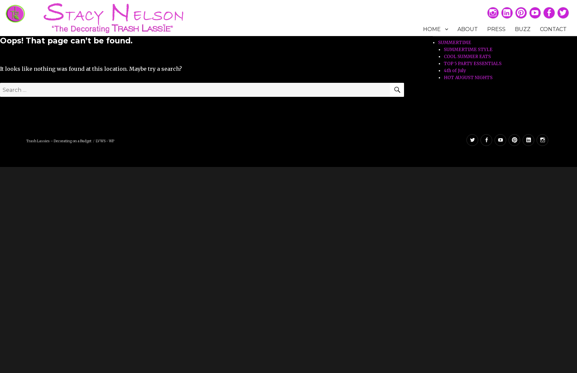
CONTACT (553, 29)
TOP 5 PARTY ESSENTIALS (473, 63)
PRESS (496, 29)
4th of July (455, 70)
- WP (110, 141)
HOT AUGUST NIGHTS (468, 77)
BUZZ (523, 29)
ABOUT (467, 29)
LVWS (101, 141)
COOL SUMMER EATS (467, 56)
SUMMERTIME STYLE (468, 49)
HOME (432, 29)
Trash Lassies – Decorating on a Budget (58, 141)
